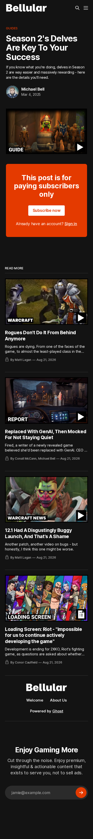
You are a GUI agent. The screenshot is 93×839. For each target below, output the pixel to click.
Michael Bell (32, 89)
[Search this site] (77, 8)
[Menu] (86, 8)
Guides (12, 28)
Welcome (34, 700)
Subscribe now (47, 210)
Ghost (57, 711)
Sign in (70, 223)
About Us (58, 700)
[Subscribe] (81, 792)
